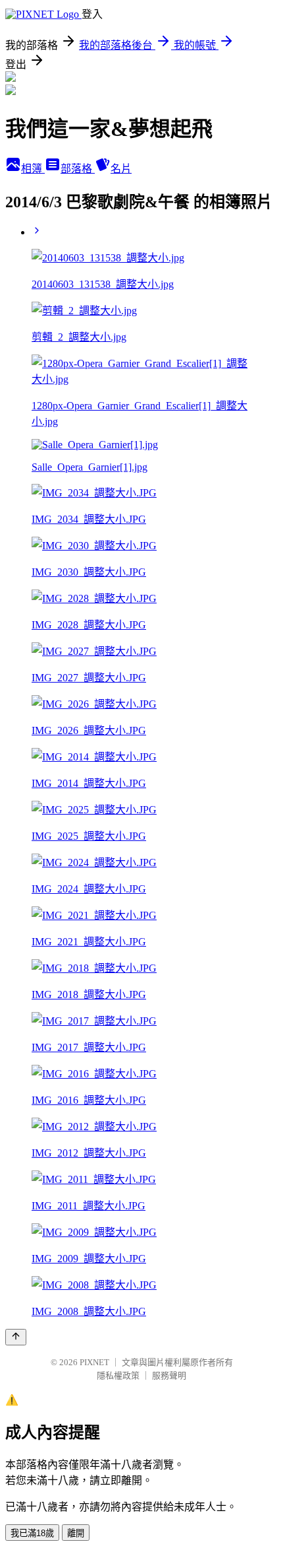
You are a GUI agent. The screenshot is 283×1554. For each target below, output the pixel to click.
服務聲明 (169, 1375)
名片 (121, 168)
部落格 (78, 168)
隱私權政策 (118, 1375)
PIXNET (94, 1362)
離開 (75, 1533)
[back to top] (15, 1337)
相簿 (33, 168)
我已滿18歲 (32, 1533)
